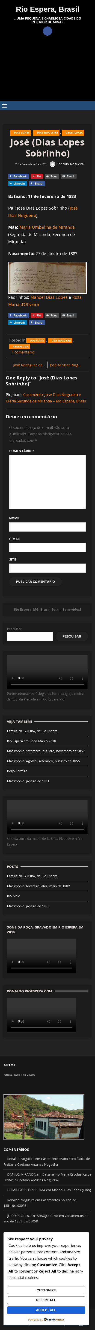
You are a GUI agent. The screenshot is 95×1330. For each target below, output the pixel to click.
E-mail (15, 539)
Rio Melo (13, 896)
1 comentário (23, 352)
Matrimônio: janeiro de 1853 (28, 906)
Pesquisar (14, 629)
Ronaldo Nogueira (70, 164)
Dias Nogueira (47, 132)
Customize (46, 1290)
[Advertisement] (47, 72)
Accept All (46, 1310)
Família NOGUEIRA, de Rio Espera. (32, 731)
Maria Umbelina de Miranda (47, 227)
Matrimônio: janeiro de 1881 (28, 781)
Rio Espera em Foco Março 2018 (31, 741)
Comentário (21, 451)
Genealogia (74, 132)
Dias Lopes (22, 132)
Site (12, 559)
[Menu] (4, 105)
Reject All (46, 1300)
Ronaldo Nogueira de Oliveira (19, 1074)
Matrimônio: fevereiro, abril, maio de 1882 (38, 886)
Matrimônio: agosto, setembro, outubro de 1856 (43, 761)
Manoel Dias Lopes (49, 297)
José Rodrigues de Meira (29, 364)
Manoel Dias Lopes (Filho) (71, 1190)
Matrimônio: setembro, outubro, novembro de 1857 (46, 751)
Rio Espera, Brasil (47, 9)
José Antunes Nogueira (68, 364)
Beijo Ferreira (17, 771)
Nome (14, 518)
